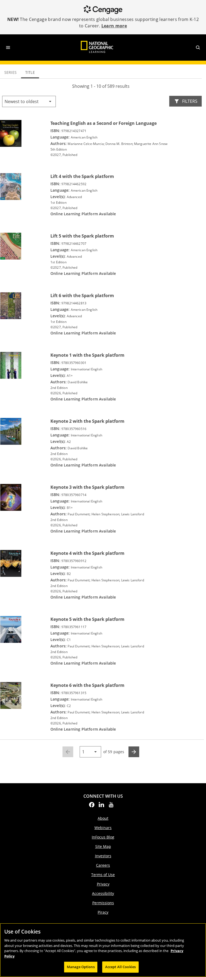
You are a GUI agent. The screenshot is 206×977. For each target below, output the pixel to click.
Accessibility (103, 893)
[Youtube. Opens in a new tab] (111, 806)
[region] (103, 950)
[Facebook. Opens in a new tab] (92, 806)
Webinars (103, 827)
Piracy (103, 912)
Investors (103, 855)
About (103, 818)
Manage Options (81, 966)
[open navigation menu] (8, 47)
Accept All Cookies (120, 966)
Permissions (103, 902)
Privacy (103, 884)
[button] (29, 101)
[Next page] (133, 751)
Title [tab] (30, 72)
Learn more (114, 26)
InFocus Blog (103, 837)
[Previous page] (67, 751)
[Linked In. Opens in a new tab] (101, 806)
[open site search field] (198, 47)
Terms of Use (103, 874)
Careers (103, 865)
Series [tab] (10, 72)
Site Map (103, 846)
